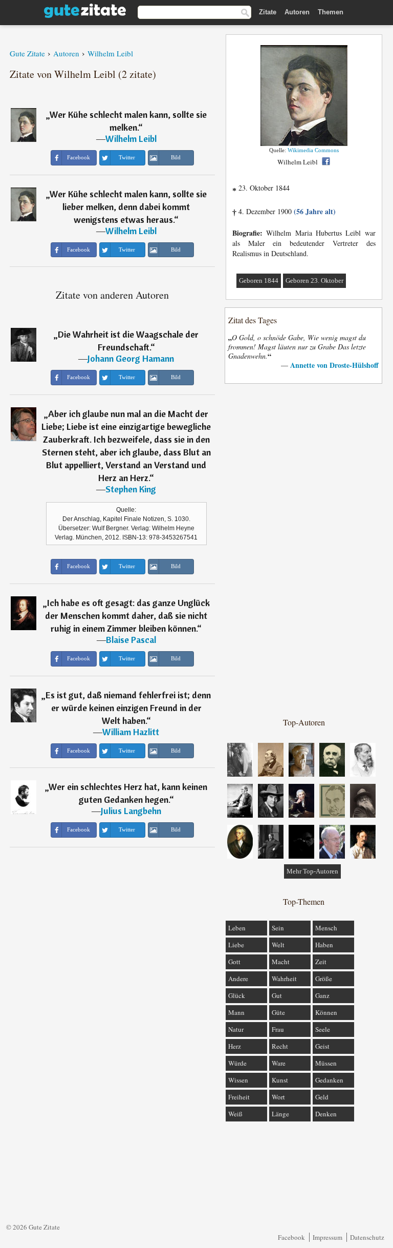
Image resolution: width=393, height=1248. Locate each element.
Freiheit (239, 1096)
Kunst (280, 1080)
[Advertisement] (304, 549)
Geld (322, 1096)
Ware (279, 1063)
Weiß (235, 1113)
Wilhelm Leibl (131, 138)
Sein (278, 927)
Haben (324, 944)
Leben (237, 927)
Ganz (322, 995)
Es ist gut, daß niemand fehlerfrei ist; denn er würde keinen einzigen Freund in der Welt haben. (128, 707)
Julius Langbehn (131, 811)
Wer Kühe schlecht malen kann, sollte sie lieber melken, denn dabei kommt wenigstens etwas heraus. (128, 206)
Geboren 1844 (258, 280)
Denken (326, 1113)
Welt (278, 944)
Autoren (297, 12)
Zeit (320, 961)
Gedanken (329, 1080)
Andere (238, 978)
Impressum (327, 1237)
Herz (234, 1046)
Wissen (238, 1080)
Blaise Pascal (131, 640)
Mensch (326, 927)
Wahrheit (284, 978)
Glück (236, 995)
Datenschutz (367, 1237)
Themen (330, 12)
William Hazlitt (130, 732)
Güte (278, 1012)
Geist (322, 1046)
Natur (236, 1029)
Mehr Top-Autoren (312, 871)
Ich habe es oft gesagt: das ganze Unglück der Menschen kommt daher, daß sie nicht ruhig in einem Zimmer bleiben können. (127, 615)
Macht (281, 961)
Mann (236, 1012)
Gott (234, 961)
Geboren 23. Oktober (314, 280)
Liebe (236, 944)
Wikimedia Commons (313, 150)
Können (326, 1012)
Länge (280, 1113)
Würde (237, 1063)
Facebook (291, 1237)
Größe (323, 978)
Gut (277, 995)
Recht (280, 1046)
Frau (278, 1029)
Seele (322, 1029)
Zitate (267, 12)
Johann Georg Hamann (131, 358)
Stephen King (130, 489)
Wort (278, 1096)
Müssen (326, 1063)
